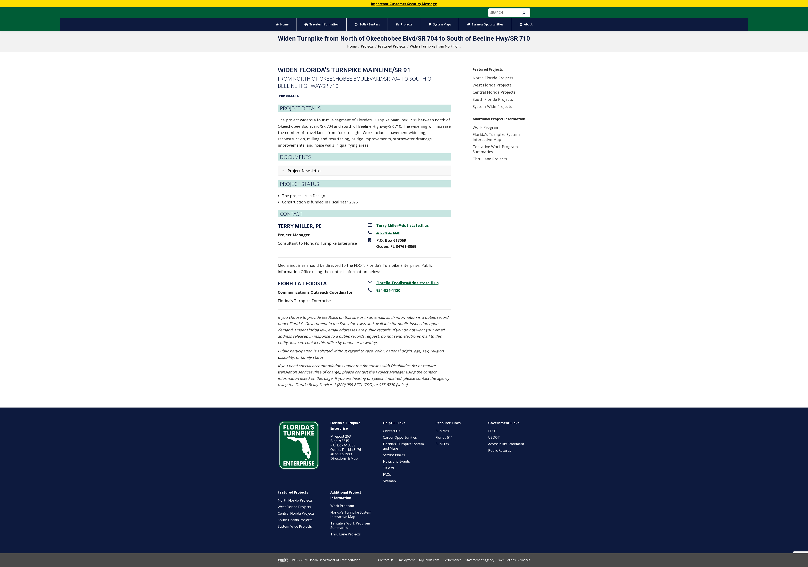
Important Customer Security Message (404, 3)
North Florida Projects (493, 77)
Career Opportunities (400, 437)
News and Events (396, 461)
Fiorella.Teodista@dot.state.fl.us (407, 282)
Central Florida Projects (494, 92)
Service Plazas (394, 455)
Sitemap (389, 481)
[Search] (523, 13)
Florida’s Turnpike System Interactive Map (496, 137)
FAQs (387, 474)
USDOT (494, 437)
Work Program (486, 127)
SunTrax (442, 444)
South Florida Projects (493, 99)
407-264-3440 (388, 232)
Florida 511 (444, 437)
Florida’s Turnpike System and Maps (403, 446)
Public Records (499, 450)
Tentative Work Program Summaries (350, 525)
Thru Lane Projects (490, 158)
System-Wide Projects (493, 106)
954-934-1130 (388, 290)
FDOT (492, 431)
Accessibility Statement (506, 444)
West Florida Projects (492, 85)
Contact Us (391, 431)
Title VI (388, 468)
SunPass (442, 431)
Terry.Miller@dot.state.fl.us (402, 225)
